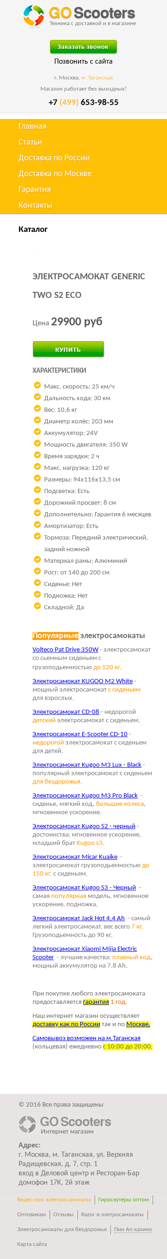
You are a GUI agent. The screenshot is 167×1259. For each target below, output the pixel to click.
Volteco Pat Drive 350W (65, 649)
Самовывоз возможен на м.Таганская (86, 1038)
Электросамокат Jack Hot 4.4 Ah (78, 918)
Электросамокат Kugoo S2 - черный (83, 826)
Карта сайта (32, 1244)
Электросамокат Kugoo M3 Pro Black (85, 795)
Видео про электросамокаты (54, 1200)
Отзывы (63, 1215)
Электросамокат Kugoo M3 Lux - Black (86, 765)
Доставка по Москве (55, 174)
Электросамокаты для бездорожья (62, 1229)
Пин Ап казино (133, 1229)
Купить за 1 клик (58, 345)
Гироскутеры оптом (123, 1200)
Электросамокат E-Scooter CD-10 (80, 734)
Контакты (35, 205)
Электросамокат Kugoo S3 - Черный (84, 887)
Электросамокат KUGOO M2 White (82, 681)
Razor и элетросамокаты (112, 1215)
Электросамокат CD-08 (65, 712)
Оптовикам (31, 1215)
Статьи (30, 142)
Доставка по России (54, 158)
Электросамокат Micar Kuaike (74, 857)
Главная (33, 126)
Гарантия (35, 189)
